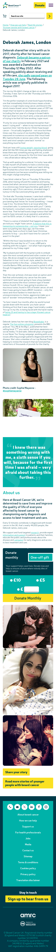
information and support (14, 535)
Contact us (28, 850)
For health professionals (28, 832)
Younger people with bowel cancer (19, 27)
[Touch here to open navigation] (51, 5)
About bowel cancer (28, 814)
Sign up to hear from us (28, 898)
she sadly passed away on (35, 75)
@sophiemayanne (12, 390)
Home (5, 24)
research (35, 532)
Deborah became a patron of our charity (26, 59)
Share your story (16, 772)
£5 (42, 580)
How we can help (18, 24)
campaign (18, 539)
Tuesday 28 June (14, 79)
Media (28, 844)
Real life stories (35, 24)
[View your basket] (4, 16)
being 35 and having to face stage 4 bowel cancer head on (26, 313)
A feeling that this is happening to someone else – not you (27, 224)
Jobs (28, 838)
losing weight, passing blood (33, 147)
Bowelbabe (39, 321)
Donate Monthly (27, 597)
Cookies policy (28, 868)
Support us (28, 826)
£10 (17, 580)
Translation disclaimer (28, 880)
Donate (40, 5)
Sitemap (28, 856)
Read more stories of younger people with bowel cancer (24, 783)
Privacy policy (28, 874)
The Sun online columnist (22, 324)
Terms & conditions (28, 862)
